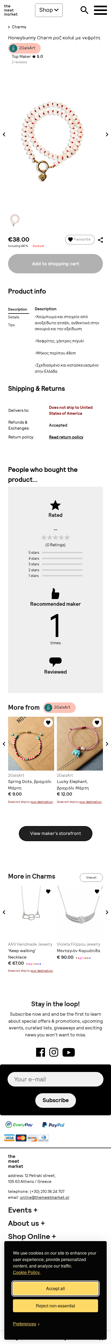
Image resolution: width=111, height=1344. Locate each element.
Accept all (55, 1288)
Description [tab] (17, 309)
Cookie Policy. (26, 1272)
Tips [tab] (11, 325)
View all (91, 877)
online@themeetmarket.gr (45, 1197)
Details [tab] (13, 317)
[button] (4, 744)
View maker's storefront (55, 833)
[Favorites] (48, 722)
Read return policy (66, 437)
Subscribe (56, 1100)
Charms (18, 27)
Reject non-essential (55, 1306)
